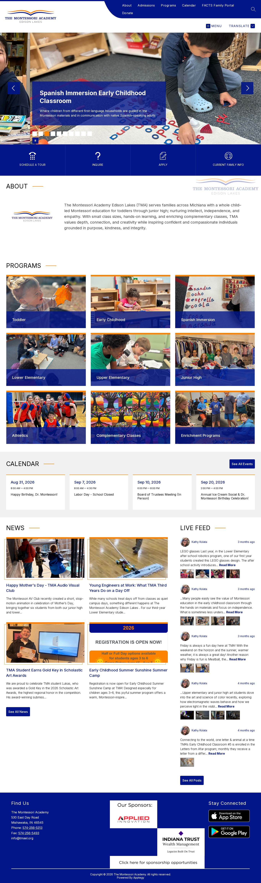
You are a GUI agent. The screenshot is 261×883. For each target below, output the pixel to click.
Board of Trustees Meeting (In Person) (159, 496)
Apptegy (138, 877)
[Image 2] (40, 133)
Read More (227, 565)
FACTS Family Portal (218, 5)
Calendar (189, 5)
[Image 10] (89, 133)
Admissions (146, 5)
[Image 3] (47, 133)
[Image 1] (34, 133)
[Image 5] (59, 133)
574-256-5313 (32, 828)
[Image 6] (65, 133)
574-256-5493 (28, 833)
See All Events (242, 464)
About (127, 5)
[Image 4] (53, 133)
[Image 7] (71, 133)
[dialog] (46, 301)
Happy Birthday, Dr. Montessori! (35, 494)
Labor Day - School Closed (95, 494)
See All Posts (191, 780)
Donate (127, 13)
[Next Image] (247, 88)
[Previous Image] (14, 88)
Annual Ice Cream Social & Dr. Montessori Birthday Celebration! (225, 496)
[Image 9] (83, 133)
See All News (18, 712)
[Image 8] (77, 133)
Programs (168, 5)
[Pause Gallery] (35, 141)
